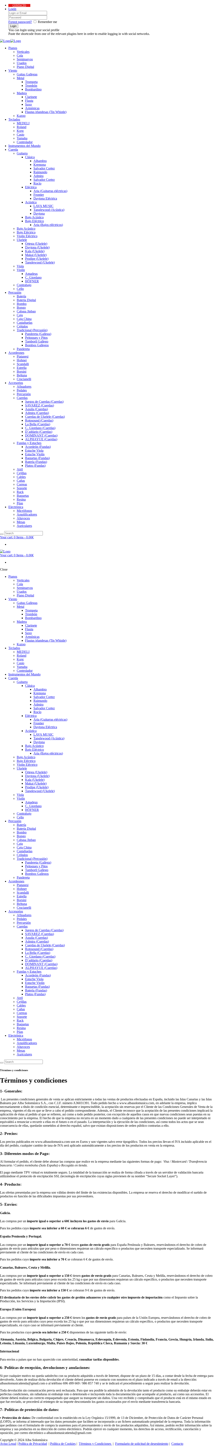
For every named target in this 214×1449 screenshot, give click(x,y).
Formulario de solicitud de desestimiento (141, 1443)
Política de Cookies (63, 1443)
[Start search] (1, 1062)
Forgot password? (20, 22)
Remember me (47, 22)
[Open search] (1, 534)
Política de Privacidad (32, 1443)
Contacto (177, 1443)
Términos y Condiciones (95, 1443)
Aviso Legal (8, 1443)
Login (12, 9)
